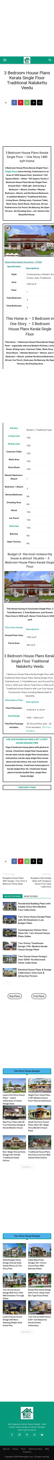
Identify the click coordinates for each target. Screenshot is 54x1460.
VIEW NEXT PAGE (27, 787)
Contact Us (27, 1452)
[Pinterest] (20, 102)
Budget (13, 554)
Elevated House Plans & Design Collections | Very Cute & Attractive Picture (34, 972)
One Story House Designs (27, 1071)
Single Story (11, 171)
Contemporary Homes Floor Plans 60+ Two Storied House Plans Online (34, 933)
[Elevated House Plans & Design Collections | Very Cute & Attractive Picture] (10, 972)
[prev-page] (4, 983)
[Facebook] (14, 102)
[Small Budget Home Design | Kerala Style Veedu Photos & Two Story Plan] (14, 1250)
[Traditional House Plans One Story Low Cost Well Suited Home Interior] (39, 1142)
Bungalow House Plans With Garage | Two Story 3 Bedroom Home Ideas (15, 881)
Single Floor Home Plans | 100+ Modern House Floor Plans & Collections (39, 1098)
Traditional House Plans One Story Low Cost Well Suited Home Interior (39, 1155)
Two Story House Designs (27, 1236)
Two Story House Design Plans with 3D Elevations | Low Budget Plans (34, 919)
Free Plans (38, 996)
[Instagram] (19, 1435)
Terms (23, 1449)
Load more (26, 1167)
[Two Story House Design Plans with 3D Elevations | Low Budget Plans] (10, 919)
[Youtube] (42, 1435)
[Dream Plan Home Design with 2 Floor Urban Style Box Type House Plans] (39, 1280)
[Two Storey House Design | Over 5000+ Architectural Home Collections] (10, 959)
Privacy (15, 1449)
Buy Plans (15, 996)
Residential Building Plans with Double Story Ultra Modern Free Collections (34, 906)
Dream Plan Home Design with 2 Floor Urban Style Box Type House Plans (39, 1293)
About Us (6, 1449)
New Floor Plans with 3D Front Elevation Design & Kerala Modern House (14, 1125)
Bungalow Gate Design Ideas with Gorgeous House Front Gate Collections (41, 882)
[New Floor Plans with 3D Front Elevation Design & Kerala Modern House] (14, 1112)
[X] (33, 102)
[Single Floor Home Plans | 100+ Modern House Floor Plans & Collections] (39, 1085)
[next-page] (9, 983)
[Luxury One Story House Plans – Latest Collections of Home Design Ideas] (14, 1085)
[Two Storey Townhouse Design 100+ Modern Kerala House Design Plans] (10, 946)
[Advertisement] (27, 28)
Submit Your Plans (35, 1449)
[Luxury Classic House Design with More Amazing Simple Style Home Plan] (14, 1307)
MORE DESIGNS (31, 896)
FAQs (47, 1449)
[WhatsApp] (27, 102)
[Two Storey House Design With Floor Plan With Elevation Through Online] (14, 1280)
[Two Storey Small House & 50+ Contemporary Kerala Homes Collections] (39, 1307)
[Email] (40, 102)
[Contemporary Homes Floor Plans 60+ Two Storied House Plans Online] (10, 932)
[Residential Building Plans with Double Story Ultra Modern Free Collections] (10, 906)
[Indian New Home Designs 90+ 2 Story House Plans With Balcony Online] (39, 1250)
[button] (4, 60)
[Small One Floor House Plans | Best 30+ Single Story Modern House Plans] (39, 1112)
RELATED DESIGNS (12, 896)
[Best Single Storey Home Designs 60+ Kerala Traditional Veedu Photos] (14, 1142)
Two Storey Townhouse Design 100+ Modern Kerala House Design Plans (32, 946)
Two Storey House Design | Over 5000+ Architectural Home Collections (32, 959)
